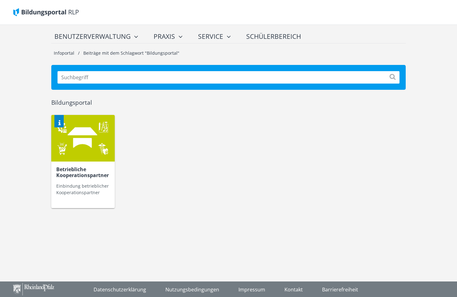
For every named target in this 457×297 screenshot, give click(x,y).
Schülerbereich (273, 36)
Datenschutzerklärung (120, 289)
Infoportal (65, 53)
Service (210, 36)
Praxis (164, 36)
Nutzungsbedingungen (192, 289)
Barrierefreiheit (340, 289)
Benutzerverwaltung (92, 36)
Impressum (251, 289)
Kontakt (293, 289)
